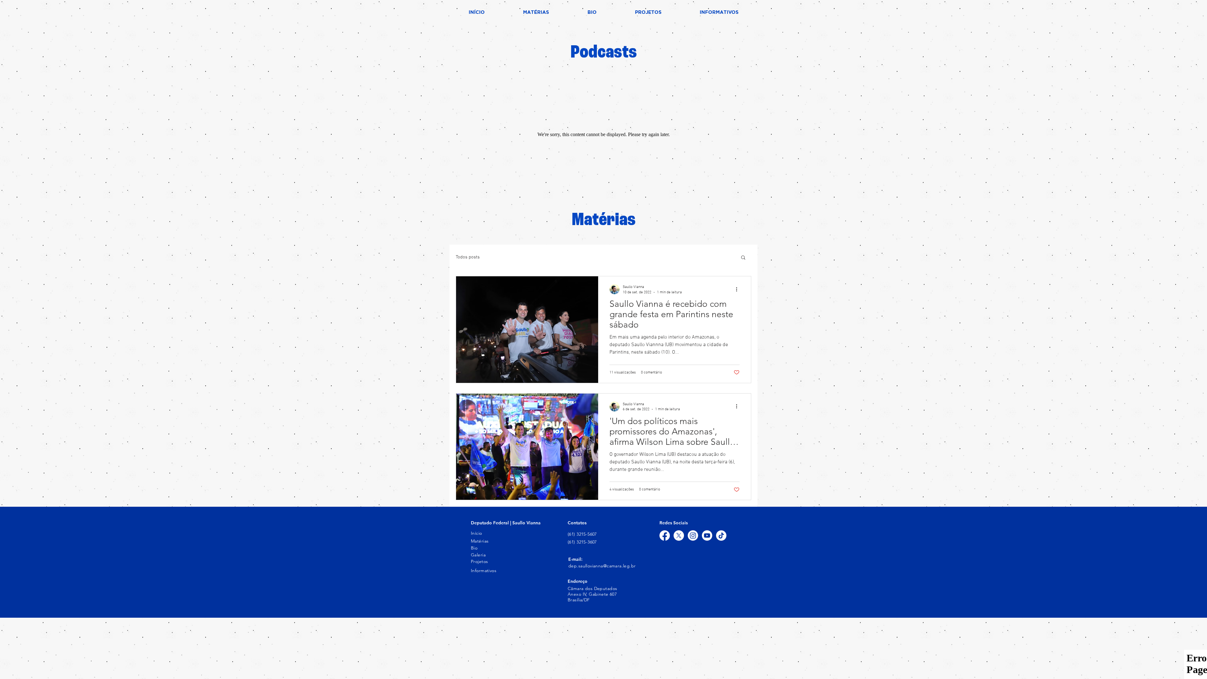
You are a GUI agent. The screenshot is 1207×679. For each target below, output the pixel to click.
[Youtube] (707, 535)
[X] (679, 535)
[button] (743, 258)
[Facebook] (664, 535)
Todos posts (468, 257)
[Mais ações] (738, 289)
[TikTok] (721, 535)
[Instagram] (693, 535)
